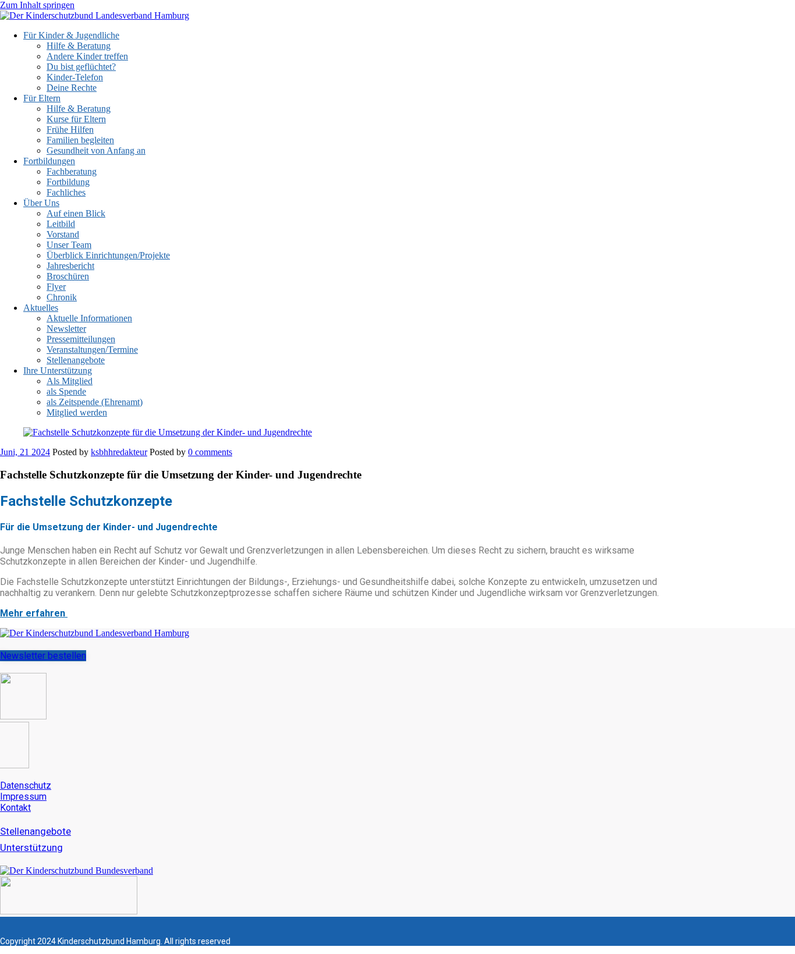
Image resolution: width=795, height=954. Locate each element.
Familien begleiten (80, 140)
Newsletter (66, 329)
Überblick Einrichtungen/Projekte (108, 255)
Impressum (23, 796)
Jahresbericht (70, 266)
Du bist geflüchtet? (81, 67)
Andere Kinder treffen (87, 56)
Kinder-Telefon (75, 77)
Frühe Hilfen (70, 129)
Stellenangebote (76, 360)
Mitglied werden (77, 412)
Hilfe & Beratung (79, 46)
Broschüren (68, 276)
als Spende (66, 391)
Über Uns (41, 203)
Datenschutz (25, 785)
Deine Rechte (72, 88)
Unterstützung (31, 847)
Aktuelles (40, 308)
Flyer (56, 287)
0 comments (210, 452)
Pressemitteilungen (81, 339)
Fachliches (66, 192)
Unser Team (69, 245)
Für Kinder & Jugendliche (71, 35)
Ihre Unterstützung (57, 370)
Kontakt (15, 807)
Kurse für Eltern (76, 119)
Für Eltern (42, 98)
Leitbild (61, 224)
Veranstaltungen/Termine (92, 349)
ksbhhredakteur (119, 452)
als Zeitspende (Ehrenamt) (95, 402)
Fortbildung (68, 182)
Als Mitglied (70, 381)
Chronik (62, 297)
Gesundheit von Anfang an (96, 150)
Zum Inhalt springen (37, 5)
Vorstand (63, 234)
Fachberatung (72, 171)
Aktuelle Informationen (89, 318)
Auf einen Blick (76, 213)
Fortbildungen (49, 161)
